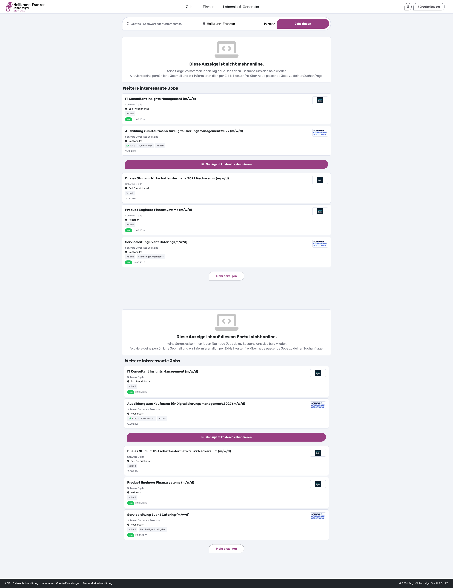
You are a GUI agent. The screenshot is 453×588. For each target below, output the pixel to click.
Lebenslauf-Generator (241, 7)
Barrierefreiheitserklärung (97, 583)
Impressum (47, 583)
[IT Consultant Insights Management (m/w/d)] (226, 109)
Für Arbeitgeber (429, 6)
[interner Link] (25, 7)
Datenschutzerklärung (25, 583)
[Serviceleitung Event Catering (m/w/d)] (226, 252)
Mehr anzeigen (226, 276)
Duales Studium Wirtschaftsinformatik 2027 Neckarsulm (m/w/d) (177, 178)
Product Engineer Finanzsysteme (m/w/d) (158, 210)
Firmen (208, 7)
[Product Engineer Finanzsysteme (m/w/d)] (226, 220)
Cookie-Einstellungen (68, 583)
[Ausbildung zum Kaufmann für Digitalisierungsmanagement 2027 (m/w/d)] (226, 141)
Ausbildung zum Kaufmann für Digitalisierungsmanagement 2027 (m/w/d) (184, 131)
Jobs (190, 7)
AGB (7, 583)
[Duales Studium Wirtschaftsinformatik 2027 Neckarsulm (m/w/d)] (226, 188)
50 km (267, 23)
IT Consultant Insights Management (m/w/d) (160, 99)
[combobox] (165, 23)
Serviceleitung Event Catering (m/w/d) (156, 242)
